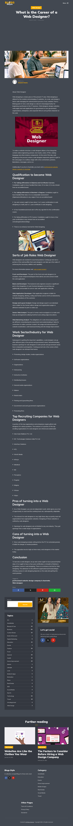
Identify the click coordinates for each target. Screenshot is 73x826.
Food (8, 651)
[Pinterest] (53, 640)
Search (9, 600)
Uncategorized (11, 702)
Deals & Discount (12, 636)
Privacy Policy (25, 809)
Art (8, 620)
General (9, 655)
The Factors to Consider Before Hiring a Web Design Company (53, 754)
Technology (10, 696)
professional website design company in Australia (31, 581)
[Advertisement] (36, 37)
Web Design (36, 7)
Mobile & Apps (11, 674)
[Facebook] (43, 640)
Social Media (11, 690)
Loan (8, 671)
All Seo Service (30, 822)
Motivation (10, 677)
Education (10, 642)
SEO (8, 686)
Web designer (17, 583)
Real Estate (10, 683)
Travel (9, 699)
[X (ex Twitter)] (48, 640)
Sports (9, 693)
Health (9, 658)
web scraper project (40, 269)
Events (9, 645)
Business (9, 629)
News (9, 680)
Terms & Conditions (27, 806)
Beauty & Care (11, 626)
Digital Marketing (12, 639)
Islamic (9, 664)
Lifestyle (9, 667)
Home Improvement (13, 661)
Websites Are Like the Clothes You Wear (18, 753)
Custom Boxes (11, 632)
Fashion (9, 648)
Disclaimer (24, 812)
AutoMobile (10, 623)
